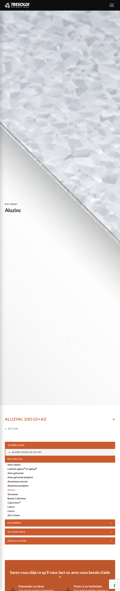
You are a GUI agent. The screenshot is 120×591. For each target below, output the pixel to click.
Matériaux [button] (15, 459)
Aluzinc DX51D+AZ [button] (25, 419)
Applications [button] (17, 541)
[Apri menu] (111, 5)
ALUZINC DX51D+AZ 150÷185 (24, 452)
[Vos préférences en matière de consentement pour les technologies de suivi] (115, 586)
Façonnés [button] (14, 523)
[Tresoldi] (17, 5)
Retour (13, 428)
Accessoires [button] (16, 532)
